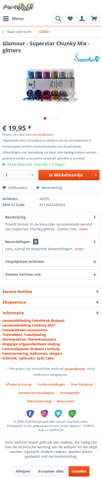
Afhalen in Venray (19, 384)
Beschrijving (15, 217)
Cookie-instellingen (51, 384)
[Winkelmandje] (94, 19)
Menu (18, 18)
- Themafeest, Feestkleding (23, 334)
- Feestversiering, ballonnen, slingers (31, 353)
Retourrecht (66, 401)
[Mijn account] (82, 19)
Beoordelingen (17, 241)
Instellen (79, 471)
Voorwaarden (70, 392)
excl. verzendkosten (40, 134)
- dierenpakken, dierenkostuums (28, 339)
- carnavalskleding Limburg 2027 (27, 325)
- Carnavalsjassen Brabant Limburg (29, 348)
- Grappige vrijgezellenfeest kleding (30, 344)
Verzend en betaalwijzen (36, 392)
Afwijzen (23, 471)
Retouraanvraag (39, 401)
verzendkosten (75, 368)
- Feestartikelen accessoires (23, 330)
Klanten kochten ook (23, 274)
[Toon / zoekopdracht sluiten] (58, 19)
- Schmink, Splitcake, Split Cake (27, 358)
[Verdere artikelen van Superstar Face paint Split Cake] (87, 58)
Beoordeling (51, 187)
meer (83, 229)
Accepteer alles (51, 471)
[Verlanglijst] (70, 19)
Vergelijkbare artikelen (24, 261)
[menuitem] (13, 19)
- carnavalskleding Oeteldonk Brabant (32, 320)
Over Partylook (82, 384)
